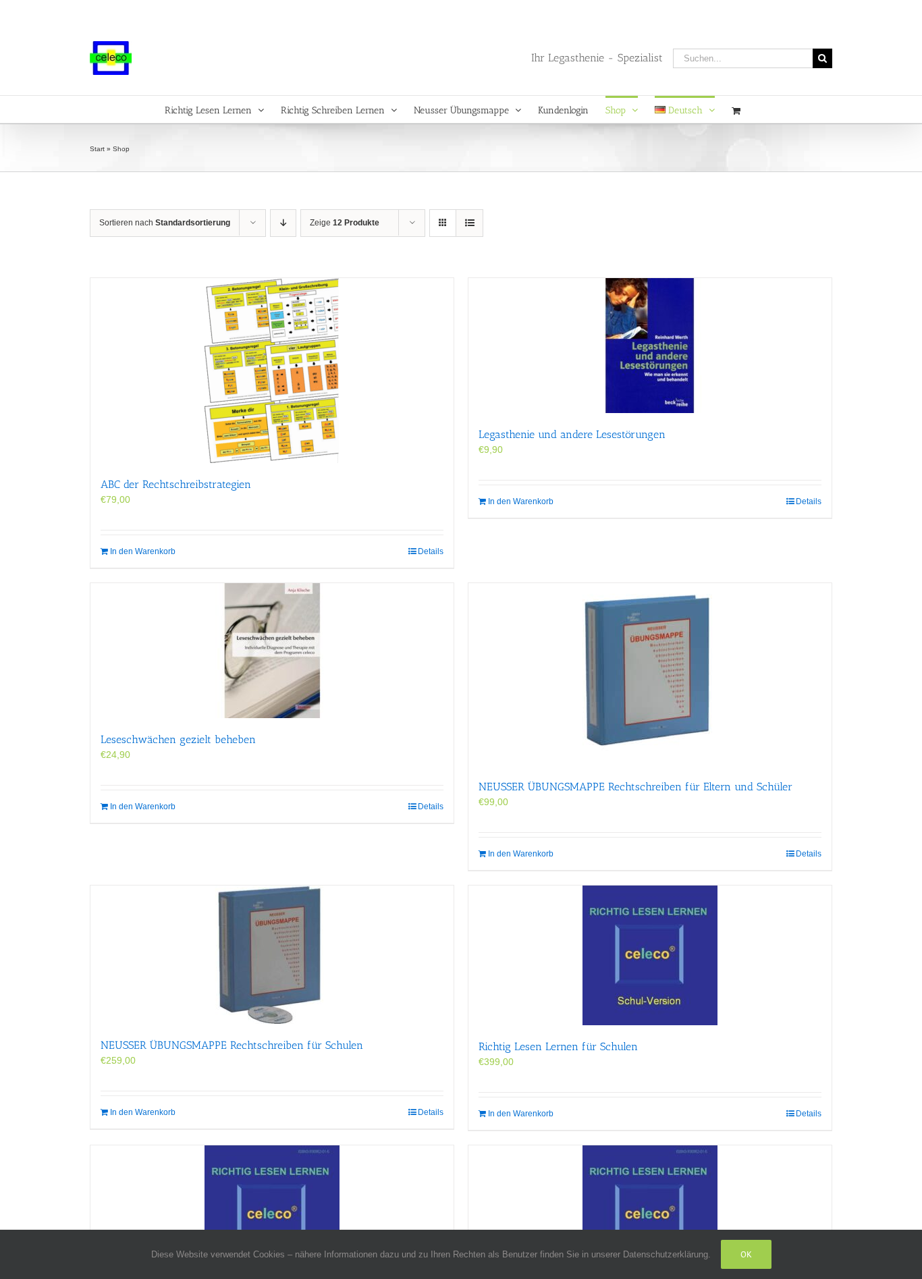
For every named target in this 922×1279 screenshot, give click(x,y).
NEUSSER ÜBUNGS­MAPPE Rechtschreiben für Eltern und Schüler (635, 786)
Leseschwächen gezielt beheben (178, 739)
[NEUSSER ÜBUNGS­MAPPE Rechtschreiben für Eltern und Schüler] (650, 674)
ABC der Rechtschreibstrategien (176, 484)
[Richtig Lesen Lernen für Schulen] (650, 955)
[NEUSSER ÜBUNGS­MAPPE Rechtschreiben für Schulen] (272, 955)
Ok (746, 1254)
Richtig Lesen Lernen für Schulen (558, 1046)
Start (97, 149)
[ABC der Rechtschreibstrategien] (272, 370)
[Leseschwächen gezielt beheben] (272, 650)
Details (430, 551)
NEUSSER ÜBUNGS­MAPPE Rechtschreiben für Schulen (232, 1045)
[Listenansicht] (469, 223)
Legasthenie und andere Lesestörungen (572, 434)
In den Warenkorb (142, 551)
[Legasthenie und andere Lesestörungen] (650, 345)
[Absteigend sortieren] (283, 223)
